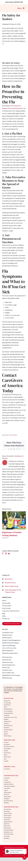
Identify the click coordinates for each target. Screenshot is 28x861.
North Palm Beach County (11, 775)
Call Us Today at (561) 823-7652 (14, 2)
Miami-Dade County (9, 740)
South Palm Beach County (11, 807)
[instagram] (6, 553)
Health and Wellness (13, 435)
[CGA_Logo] (8, 6)
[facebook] (3, 553)
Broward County (8, 698)
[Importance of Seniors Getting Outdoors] (14, 512)
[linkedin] (9, 553)
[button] (14, 579)
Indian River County (9, 766)
